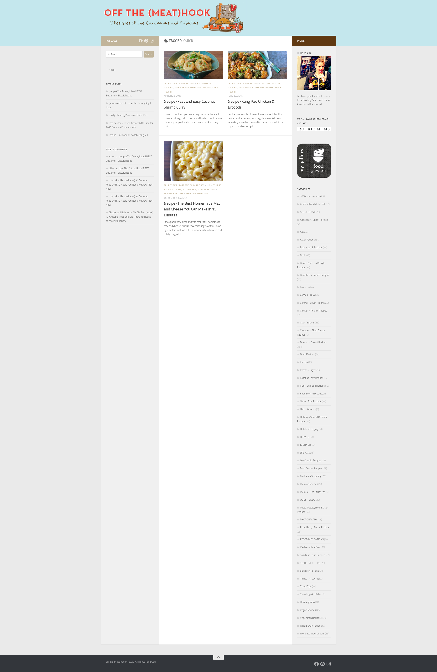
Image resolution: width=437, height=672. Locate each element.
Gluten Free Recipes (310, 401)
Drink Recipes (307, 354)
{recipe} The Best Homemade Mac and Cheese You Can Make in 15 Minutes (192, 209)
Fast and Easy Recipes (251, 87)
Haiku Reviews (308, 409)
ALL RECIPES (170, 83)
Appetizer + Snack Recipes (314, 219)
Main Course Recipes (311, 468)
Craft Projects (307, 322)
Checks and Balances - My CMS (125, 212)
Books (303, 255)
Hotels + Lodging (309, 429)
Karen (112, 156)
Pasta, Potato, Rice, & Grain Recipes (195, 189)
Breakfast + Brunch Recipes (314, 275)
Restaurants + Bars (310, 547)
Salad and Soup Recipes (312, 555)
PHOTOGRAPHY (308, 519)
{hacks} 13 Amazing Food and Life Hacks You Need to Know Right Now (129, 184)
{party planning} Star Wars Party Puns (129, 115)
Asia (302, 231)
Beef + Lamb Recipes (311, 247)
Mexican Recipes (309, 484)
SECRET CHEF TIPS (310, 562)
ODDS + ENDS (307, 499)
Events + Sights (308, 370)
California (305, 287)
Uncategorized (308, 602)
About (112, 69)
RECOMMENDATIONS (312, 539)
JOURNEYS (306, 444)
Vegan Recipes (308, 610)
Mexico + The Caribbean (312, 491)
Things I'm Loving (309, 578)
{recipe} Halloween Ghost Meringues (128, 135)
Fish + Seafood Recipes (188, 87)
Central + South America (313, 302)
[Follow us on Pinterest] (146, 41)
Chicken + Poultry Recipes (313, 310)
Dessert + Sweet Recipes (313, 342)
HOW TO (304, 436)
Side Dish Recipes (174, 193)
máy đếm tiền (116, 180)
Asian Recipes (187, 83)
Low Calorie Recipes (310, 460)
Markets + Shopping (310, 476)
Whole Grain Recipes (311, 625)
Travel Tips (306, 586)
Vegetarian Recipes (197, 193)
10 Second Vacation (310, 196)
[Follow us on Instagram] (152, 41)
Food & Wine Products (312, 393)
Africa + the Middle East (312, 204)
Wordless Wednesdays (312, 633)
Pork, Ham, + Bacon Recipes (314, 527)
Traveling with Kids (310, 594)
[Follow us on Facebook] (141, 41)
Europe (304, 362)
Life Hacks (305, 452)
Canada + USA (307, 294)
